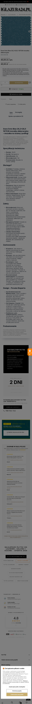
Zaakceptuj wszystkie (17, 694)
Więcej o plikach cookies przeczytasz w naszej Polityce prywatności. (16, 682)
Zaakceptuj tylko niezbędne (17, 687)
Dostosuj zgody (17, 691)
